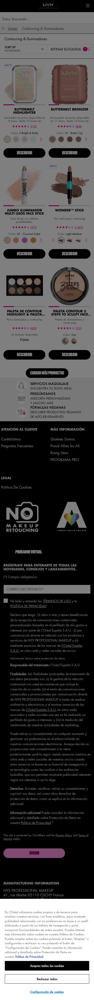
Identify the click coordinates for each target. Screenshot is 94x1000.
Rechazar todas (47, 979)
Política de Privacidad (29, 956)
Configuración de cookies (47, 991)
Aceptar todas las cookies (47, 965)
